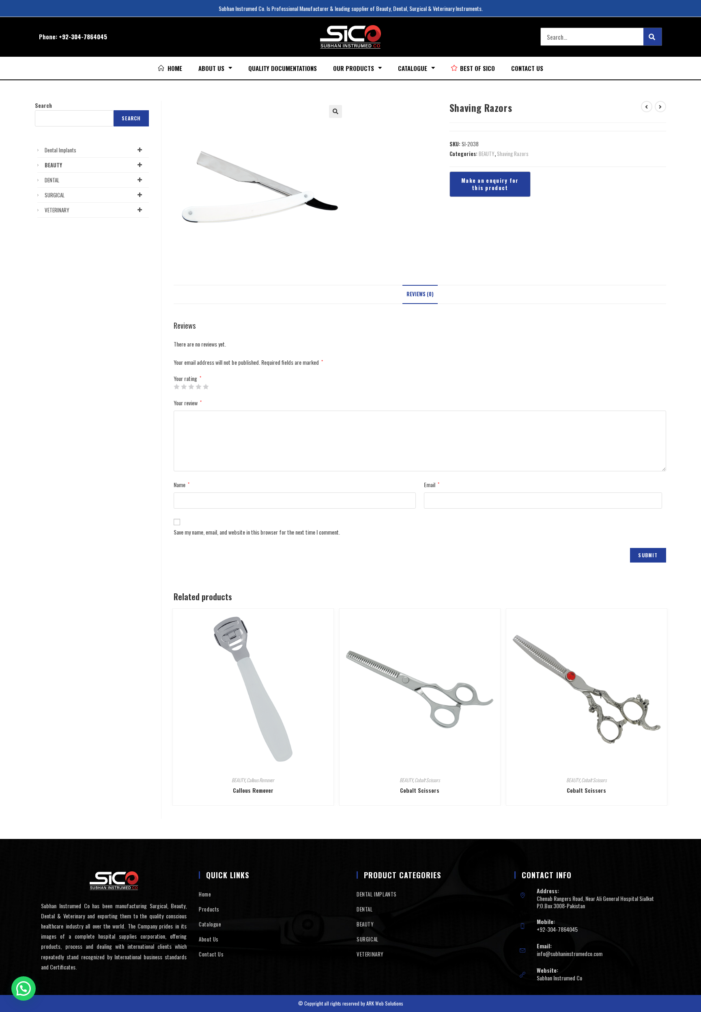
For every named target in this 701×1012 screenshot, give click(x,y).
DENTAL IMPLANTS (377, 894)
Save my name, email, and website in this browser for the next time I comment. (257, 532)
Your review (188, 402)
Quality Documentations (282, 68)
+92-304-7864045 (83, 36)
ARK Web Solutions (384, 1003)
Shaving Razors (513, 154)
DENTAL (52, 180)
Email (431, 484)
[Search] (652, 36)
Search (43, 105)
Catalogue (412, 68)
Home (205, 894)
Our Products (353, 68)
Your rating (187, 378)
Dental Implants (60, 150)
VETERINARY (57, 210)
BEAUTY (487, 154)
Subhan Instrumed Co (559, 977)
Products (209, 909)
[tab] (420, 294)
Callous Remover (260, 780)
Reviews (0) (420, 294)
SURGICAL (55, 195)
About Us (211, 68)
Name (181, 484)
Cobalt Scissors (427, 780)
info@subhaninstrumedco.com (569, 953)
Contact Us (527, 68)
